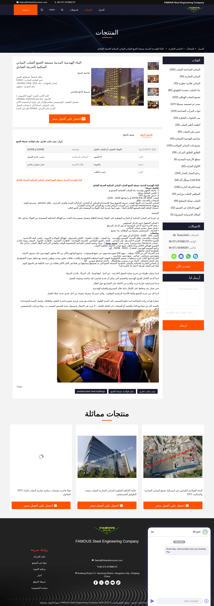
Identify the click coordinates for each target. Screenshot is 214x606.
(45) (186, 194)
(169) (187, 187)
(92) (190, 166)
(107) (185, 104)
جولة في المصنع (39, 563)
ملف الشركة (39, 556)
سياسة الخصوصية (39, 588)
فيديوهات (74, 9)
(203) (186, 97)
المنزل (101, 9)
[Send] (152, 601)
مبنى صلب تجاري (147, 391)
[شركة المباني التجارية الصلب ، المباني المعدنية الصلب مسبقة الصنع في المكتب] (41, 456)
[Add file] (206, 601)
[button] (198, 464)
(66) (187, 200)
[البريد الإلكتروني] (181, 256)
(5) (185, 214)
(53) (187, 118)
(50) (190, 76)
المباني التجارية (175, 48)
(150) (183, 145)
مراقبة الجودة (39, 569)
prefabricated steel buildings (91, 391)
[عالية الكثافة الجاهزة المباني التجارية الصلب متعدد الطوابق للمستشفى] (172, 456)
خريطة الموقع (39, 581)
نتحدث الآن (183, 266)
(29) (187, 124)
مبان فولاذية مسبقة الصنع (122, 391)
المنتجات (88, 9)
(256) (185, 69)
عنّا (62, 9)
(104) (185, 111)
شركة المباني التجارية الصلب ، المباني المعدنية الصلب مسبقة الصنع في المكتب (43, 492)
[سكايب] (195, 256)
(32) (187, 83)
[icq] (174, 256)
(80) (184, 90)
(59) (187, 180)
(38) (186, 152)
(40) (185, 138)
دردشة (26, 9)
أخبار (39, 575)
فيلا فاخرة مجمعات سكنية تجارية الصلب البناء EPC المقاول (110, 492)
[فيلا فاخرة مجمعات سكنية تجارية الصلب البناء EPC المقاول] (107, 456)
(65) (189, 131)
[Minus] (152, 532)
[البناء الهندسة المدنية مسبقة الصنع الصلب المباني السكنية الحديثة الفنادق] (117, 86)
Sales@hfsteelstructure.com (33, 2)
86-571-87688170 (66, 2)
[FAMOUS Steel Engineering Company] (194, 10)
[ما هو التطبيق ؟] (188, 256)
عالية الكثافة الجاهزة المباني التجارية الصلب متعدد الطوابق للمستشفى (176, 492)
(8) (187, 159)
